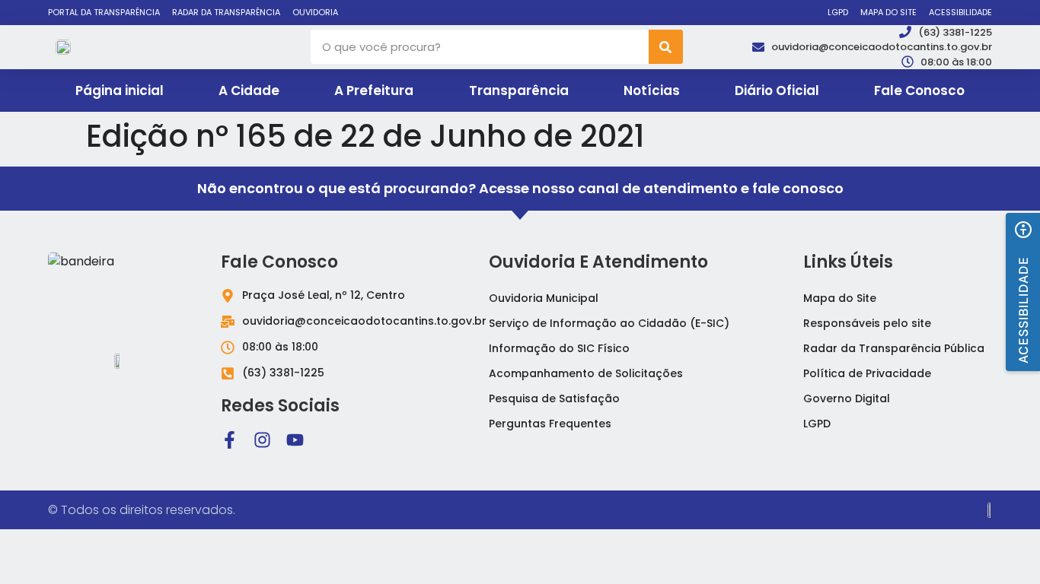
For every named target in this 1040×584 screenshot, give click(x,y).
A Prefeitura (373, 90)
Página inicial (119, 90)
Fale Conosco (919, 90)
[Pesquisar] (666, 47)
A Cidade (249, 90)
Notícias (652, 90)
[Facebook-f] (229, 440)
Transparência (519, 90)
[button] (1023, 292)
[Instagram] (262, 440)
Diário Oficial (777, 90)
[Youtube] (295, 440)
